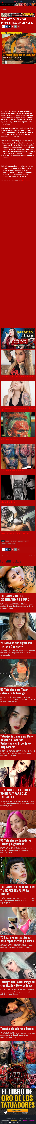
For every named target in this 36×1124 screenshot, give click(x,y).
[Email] (15, 26)
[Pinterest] (12, 26)
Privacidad (8, 1118)
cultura (5, 9)
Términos (14, 1118)
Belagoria (18, 1)
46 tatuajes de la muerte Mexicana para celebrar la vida (18, 408)
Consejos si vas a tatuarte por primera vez (15, 533)
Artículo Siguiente (31, 555)
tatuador (26, 541)
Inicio (2, 9)
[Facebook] (6, 26)
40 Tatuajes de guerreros (9, 439)
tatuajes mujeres (11, 543)
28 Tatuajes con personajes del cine (13, 470)
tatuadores (4, 543)
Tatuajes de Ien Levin (8, 502)
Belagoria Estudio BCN (29, 1120)
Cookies (21, 1118)
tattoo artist (20, 541)
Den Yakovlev (13, 541)
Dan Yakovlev (26, 181)
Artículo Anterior (5, 555)
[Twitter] (9, 26)
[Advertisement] (18, 88)
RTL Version (27, 1118)
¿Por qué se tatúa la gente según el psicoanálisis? (17, 376)
